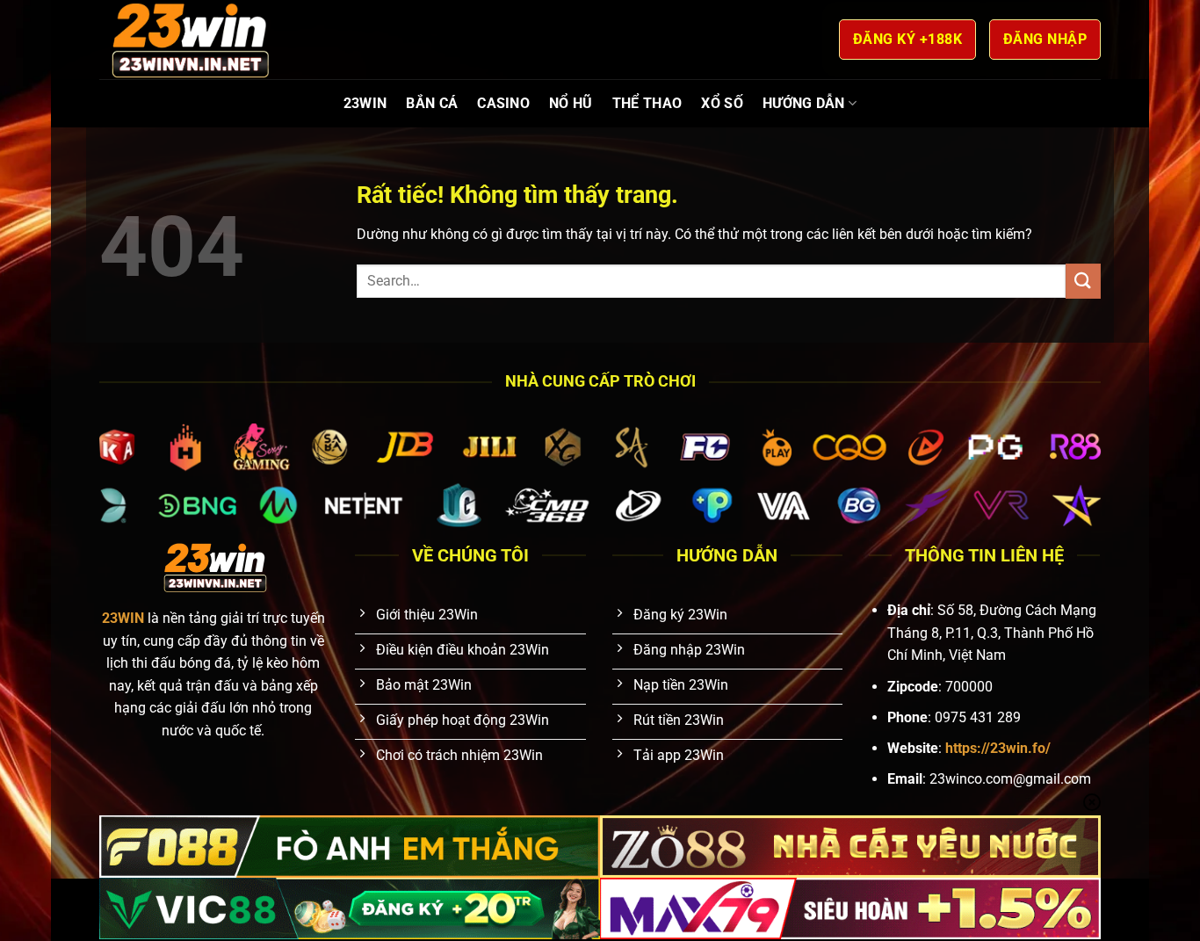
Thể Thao (647, 103)
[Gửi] (1083, 281)
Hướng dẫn (804, 103)
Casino (503, 103)
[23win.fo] (187, 39)
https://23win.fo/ (998, 748)
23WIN (365, 103)
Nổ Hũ (571, 103)
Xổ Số (722, 103)
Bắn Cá (432, 103)
